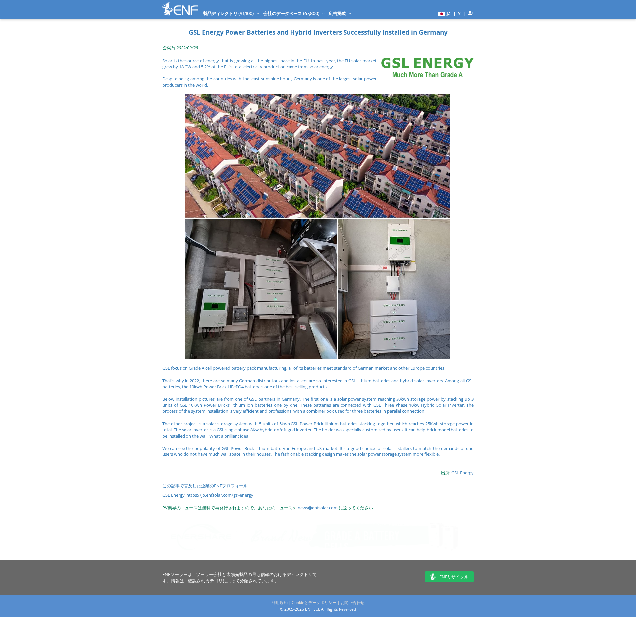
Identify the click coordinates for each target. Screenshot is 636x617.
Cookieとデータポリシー (314, 602)
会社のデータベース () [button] (291, 13)
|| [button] (459, 13)
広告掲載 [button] (338, 13)
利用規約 (280, 602)
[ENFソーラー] (180, 9)
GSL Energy (462, 473)
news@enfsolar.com (318, 508)
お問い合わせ (352, 602)
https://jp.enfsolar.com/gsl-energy (219, 495)
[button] (444, 13)
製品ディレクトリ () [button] (229, 13)
